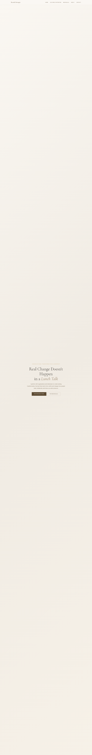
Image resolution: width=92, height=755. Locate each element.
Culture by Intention (55, 2)
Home (46, 2)
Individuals (66, 2)
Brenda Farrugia (15, 2)
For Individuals (54, 393)
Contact (78, 2)
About (72, 2)
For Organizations (39, 393)
